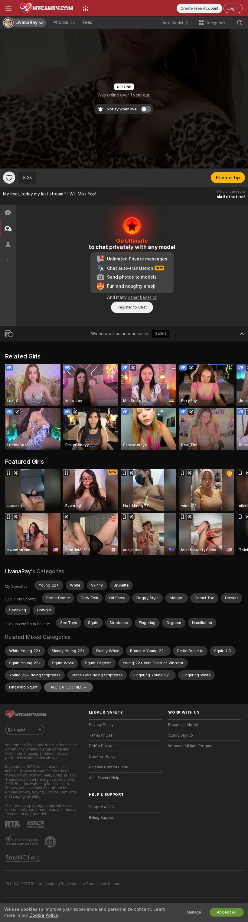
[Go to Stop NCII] (23, 858)
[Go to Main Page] (47, 8)
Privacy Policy (101, 725)
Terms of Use (101, 735)
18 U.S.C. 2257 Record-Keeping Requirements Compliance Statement (65, 884)
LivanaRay (18, 571)
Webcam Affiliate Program (191, 746)
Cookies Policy (102, 756)
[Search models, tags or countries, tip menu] (239, 22)
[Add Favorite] (9, 178)
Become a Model (183, 725)
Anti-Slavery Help (104, 778)
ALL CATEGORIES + (68, 687)
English (20, 729)
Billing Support (102, 818)
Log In (233, 8)
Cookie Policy (43, 915)
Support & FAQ (102, 807)
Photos (64, 22)
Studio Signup (180, 735)
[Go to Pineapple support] (50, 842)
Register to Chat (132, 307)
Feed (88, 22)
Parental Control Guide (108, 767)
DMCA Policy (100, 746)
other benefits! (142, 297)
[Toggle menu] (8, 8)
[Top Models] (85, 8)
